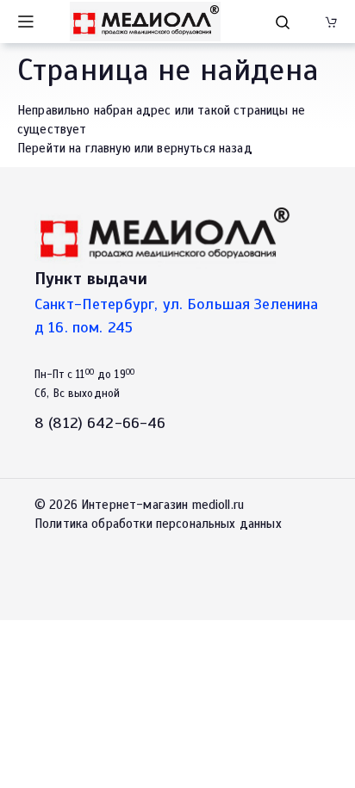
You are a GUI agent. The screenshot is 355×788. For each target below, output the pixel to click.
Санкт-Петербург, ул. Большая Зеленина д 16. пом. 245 (176, 316)
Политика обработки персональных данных (158, 523)
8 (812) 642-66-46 (100, 422)
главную (108, 148)
